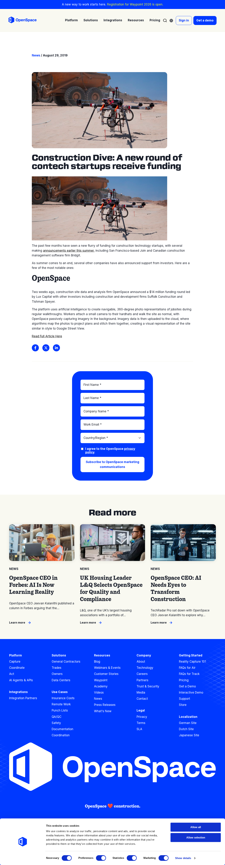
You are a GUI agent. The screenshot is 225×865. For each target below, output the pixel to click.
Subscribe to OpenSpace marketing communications (112, 464)
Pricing (155, 20)
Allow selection (195, 837)
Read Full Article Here (47, 336)
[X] (45, 347)
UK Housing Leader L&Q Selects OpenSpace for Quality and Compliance (111, 588)
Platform (15, 655)
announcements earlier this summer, (69, 250)
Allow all (195, 827)
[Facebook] (35, 347)
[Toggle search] (165, 20)
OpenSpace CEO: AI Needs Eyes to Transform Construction (176, 588)
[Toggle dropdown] (171, 20)
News (36, 55)
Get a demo (205, 20)
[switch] (101, 858)
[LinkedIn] (56, 347)
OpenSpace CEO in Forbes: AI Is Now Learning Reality (33, 585)
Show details (183, 858)
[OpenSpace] (22, 21)
